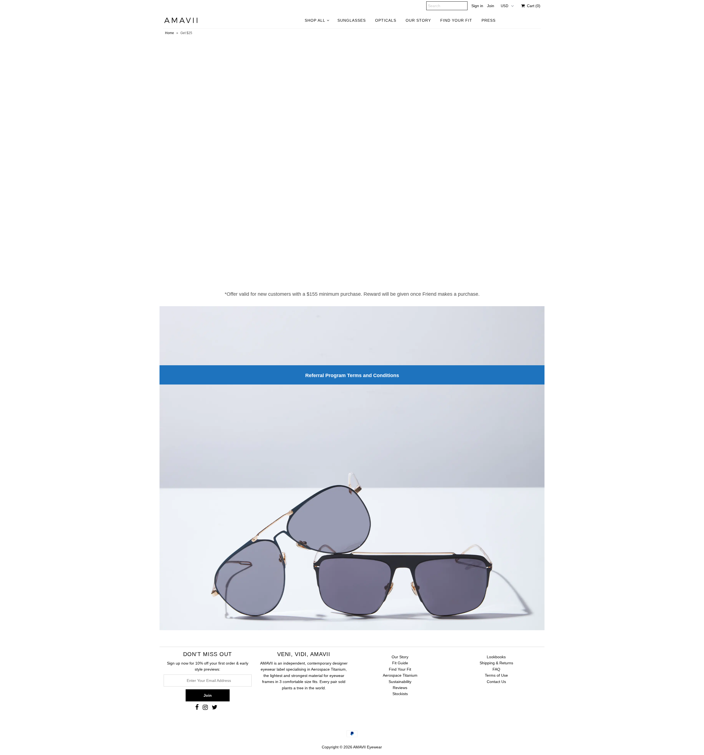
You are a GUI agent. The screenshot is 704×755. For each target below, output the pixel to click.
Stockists (400, 694)
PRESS (489, 20)
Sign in (477, 6)
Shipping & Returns (496, 663)
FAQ (496, 669)
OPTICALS (385, 20)
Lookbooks (496, 657)
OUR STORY (418, 20)
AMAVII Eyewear (367, 747)
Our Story (400, 657)
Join (490, 6)
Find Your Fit (400, 669)
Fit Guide (400, 663)
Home (169, 33)
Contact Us (496, 681)
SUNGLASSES (351, 20)
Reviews (400, 687)
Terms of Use (496, 675)
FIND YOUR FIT (456, 20)
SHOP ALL (315, 20)
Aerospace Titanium (400, 675)
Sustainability (400, 681)
